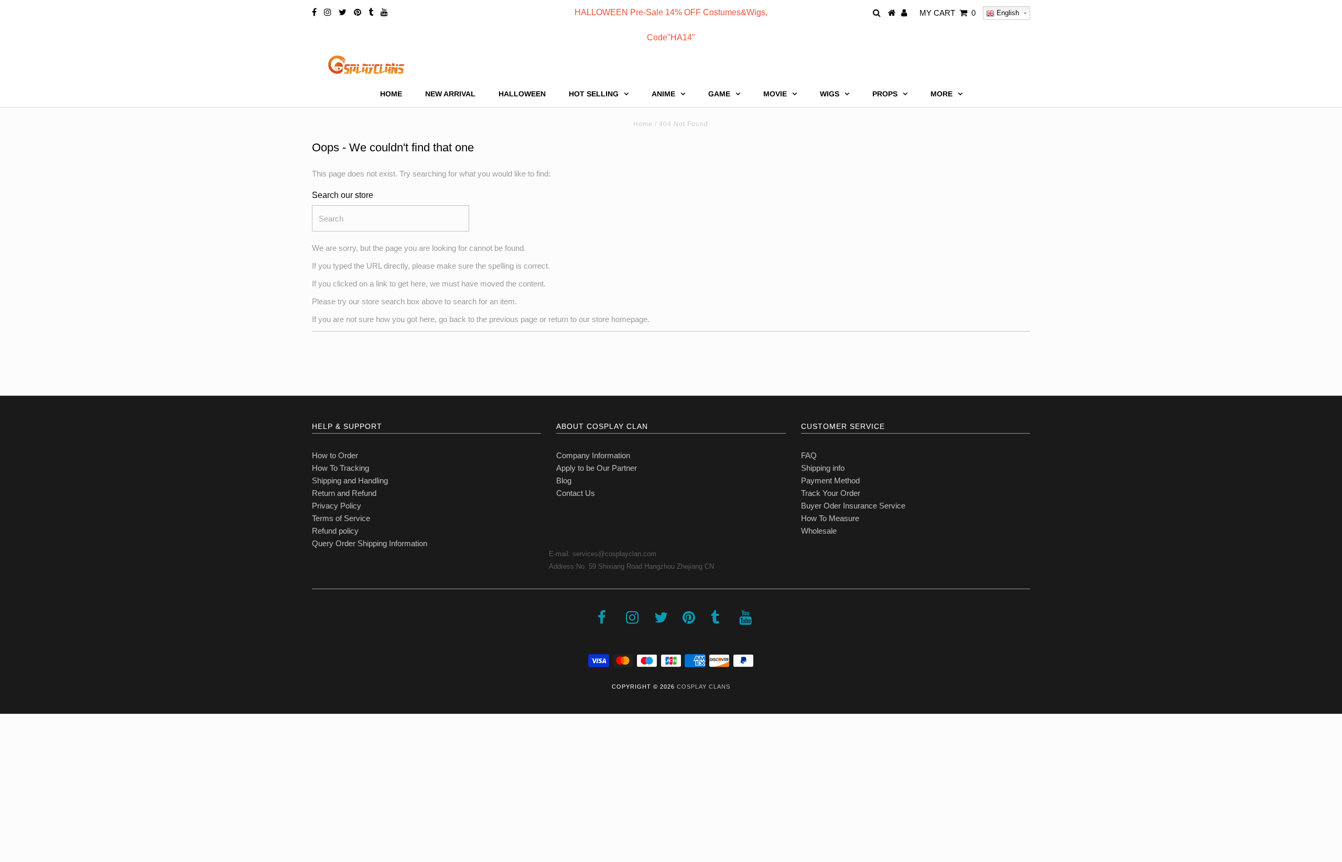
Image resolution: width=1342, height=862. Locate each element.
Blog (563, 480)
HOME (391, 94)
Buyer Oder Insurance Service (853, 505)
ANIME (663, 94)
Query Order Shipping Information (369, 543)
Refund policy (335, 530)
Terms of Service (341, 518)
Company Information (593, 455)
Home (643, 124)
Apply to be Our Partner (596, 467)
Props (884, 94)
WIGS (829, 94)
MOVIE (775, 94)
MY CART (947, 12)
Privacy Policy (336, 505)
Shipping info (823, 467)
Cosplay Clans (703, 686)
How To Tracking (340, 467)
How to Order (335, 455)
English (1006, 13)
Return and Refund (344, 493)
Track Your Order (830, 493)
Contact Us (575, 493)
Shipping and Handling (350, 480)
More (941, 94)
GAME (719, 94)
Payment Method (830, 480)
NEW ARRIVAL (450, 94)
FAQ (809, 455)
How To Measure (830, 518)
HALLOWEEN (522, 94)
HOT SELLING (594, 94)
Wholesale (819, 530)
